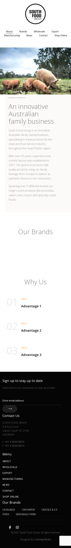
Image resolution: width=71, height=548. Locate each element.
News (29, 35)
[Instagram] (17, 527)
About (9, 31)
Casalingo (8, 510)
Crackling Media (42, 539)
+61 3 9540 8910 (14, 445)
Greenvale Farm (26, 514)
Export (55, 31)
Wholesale (39, 31)
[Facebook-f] (10, 527)
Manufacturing (12, 35)
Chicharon (28, 510)
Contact (43, 35)
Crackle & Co (49, 510)
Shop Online (60, 35)
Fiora (5, 514)
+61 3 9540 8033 (14, 441)
